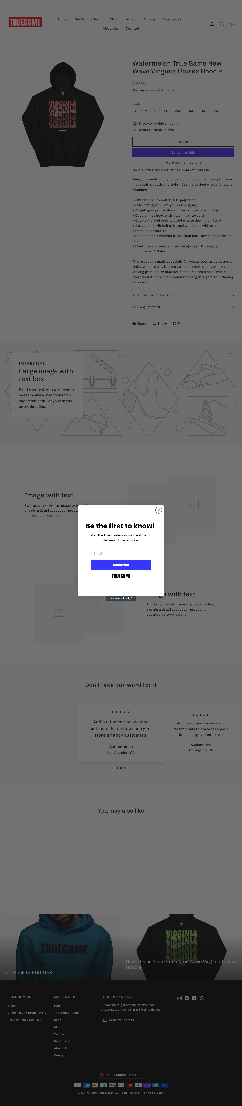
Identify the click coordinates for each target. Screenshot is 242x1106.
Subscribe (121, 565)
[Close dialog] (158, 510)
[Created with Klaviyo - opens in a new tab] (121, 598)
